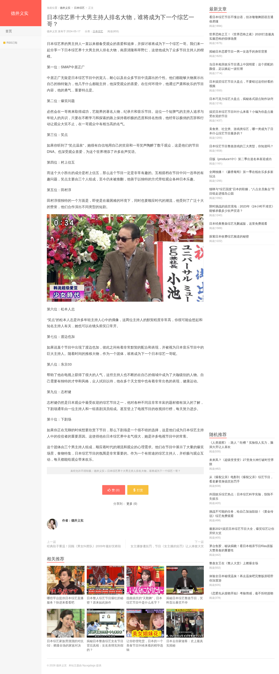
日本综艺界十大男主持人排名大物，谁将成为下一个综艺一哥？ (120, 20)
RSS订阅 (12, 42)
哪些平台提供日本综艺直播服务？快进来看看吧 (65, 600)
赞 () (116, 490)
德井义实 (19, 13)
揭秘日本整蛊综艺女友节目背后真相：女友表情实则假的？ (105, 645)
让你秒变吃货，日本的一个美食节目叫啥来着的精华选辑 (144, 645)
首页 (8, 31)
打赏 (140, 490)
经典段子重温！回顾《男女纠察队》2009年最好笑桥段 (84, 546)
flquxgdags (88, 665)
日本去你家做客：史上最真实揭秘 (184, 643)
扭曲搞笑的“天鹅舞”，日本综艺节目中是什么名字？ (144, 600)
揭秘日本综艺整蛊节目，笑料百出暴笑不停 (184, 600)
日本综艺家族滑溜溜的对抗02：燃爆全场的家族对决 (65, 643)
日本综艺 (79, 7)
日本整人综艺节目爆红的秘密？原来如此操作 (105, 600)
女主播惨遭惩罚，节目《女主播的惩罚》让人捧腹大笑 (167, 546)
